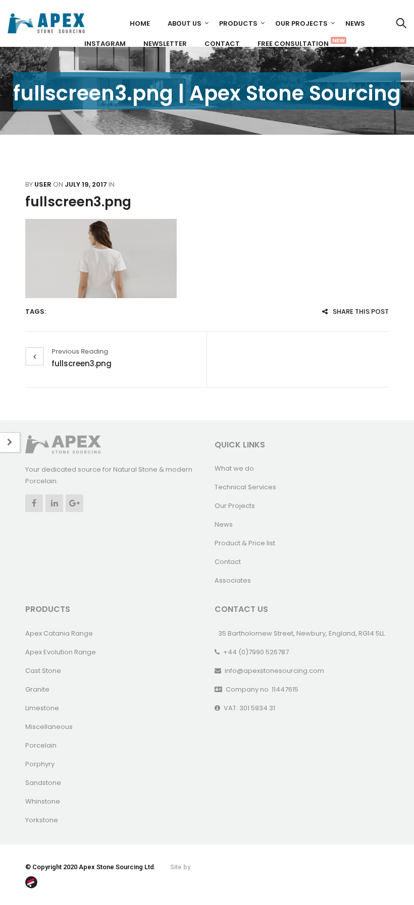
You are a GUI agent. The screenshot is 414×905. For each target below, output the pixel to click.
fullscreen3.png (78, 202)
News (355, 23)
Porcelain (41, 745)
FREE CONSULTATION (296, 42)
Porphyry (40, 764)
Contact (222, 43)
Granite (37, 689)
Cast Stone (43, 670)
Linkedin (54, 503)
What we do (234, 468)
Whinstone (42, 801)
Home (140, 23)
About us (184, 23)
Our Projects (301, 23)
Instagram (105, 43)
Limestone (42, 708)
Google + (74, 503)
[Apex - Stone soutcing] (63, 444)
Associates (233, 580)
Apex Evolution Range (60, 652)
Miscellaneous (49, 726)
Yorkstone (41, 820)
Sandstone (43, 782)
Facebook (34, 503)
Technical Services (245, 487)
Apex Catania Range (59, 633)
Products (238, 23)
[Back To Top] (384, 870)
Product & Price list (245, 543)
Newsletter (165, 43)
